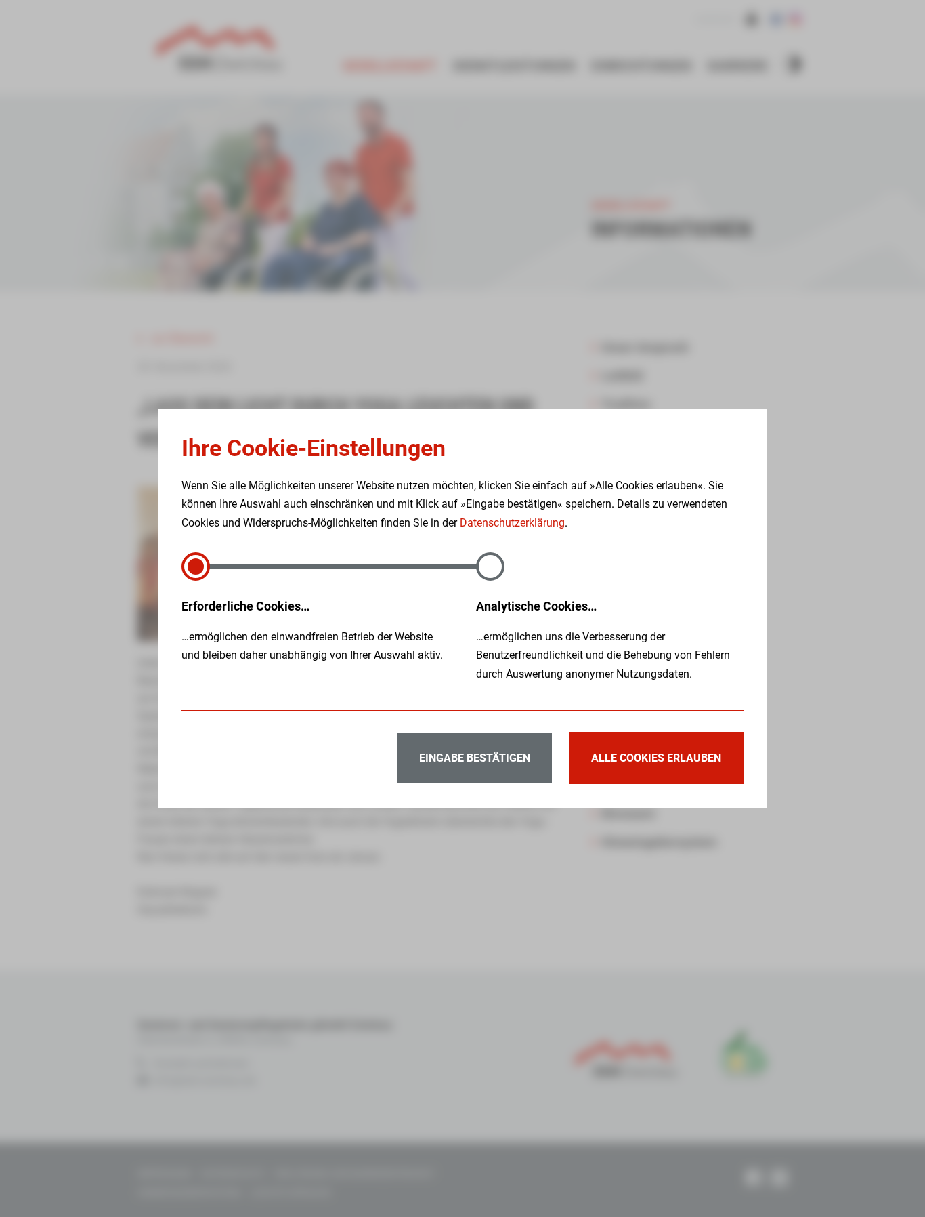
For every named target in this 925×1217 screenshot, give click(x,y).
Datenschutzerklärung (512, 522)
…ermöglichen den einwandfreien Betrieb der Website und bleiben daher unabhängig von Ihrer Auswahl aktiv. (312, 630)
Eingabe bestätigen (474, 757)
